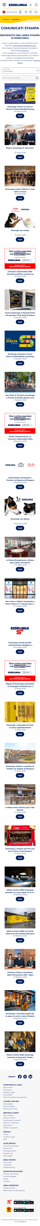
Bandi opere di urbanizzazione (14, 1190)
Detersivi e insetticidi (10, 1123)
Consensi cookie (9, 1137)
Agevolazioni (8, 1125)
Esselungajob (8, 1104)
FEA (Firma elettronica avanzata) (15, 1097)
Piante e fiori (7, 1148)
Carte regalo (7, 1156)
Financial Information (11, 1174)
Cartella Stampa (9, 1167)
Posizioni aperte (9, 1106)
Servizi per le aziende (10, 1146)
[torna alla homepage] (18, 4)
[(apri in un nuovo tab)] (18, 1202)
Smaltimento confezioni (12, 1120)
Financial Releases (9, 1176)
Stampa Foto (8, 1153)
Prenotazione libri (9, 1151)
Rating (5, 1179)
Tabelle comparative (10, 1128)
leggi (20, 116)
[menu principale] (4, 4)
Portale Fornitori (9, 1188)
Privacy (6, 1134)
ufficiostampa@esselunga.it (24, 46)
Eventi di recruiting (10, 1109)
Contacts (6, 1181)
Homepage (5, 19)
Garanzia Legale (9, 1092)
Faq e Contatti (8, 1115)
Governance (7, 1090)
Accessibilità (7, 1095)
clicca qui (25, 51)
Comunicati (7, 1162)
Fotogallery (7, 1165)
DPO (5, 1139)
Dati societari (8, 1087)
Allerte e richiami (9, 1118)
